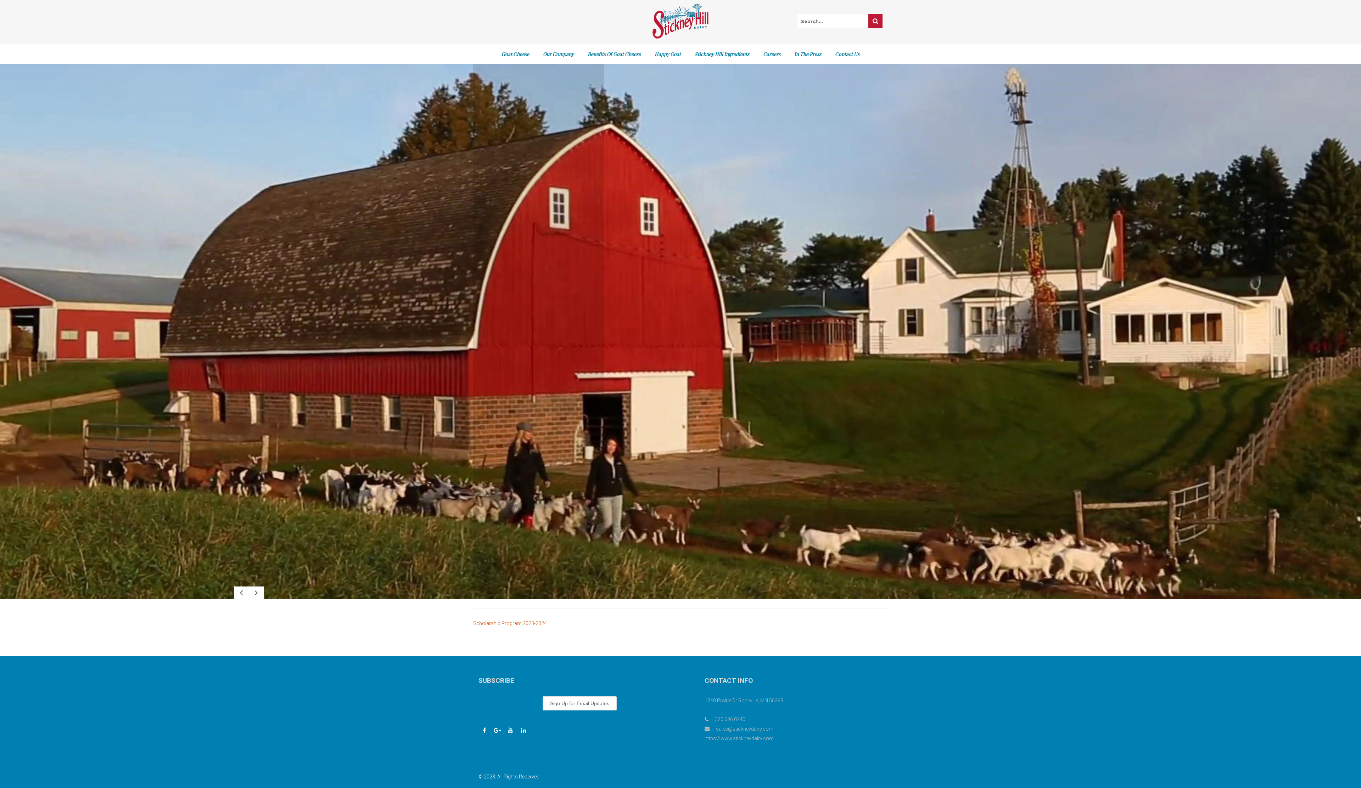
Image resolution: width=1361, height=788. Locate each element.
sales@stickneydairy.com (744, 729)
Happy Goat (668, 54)
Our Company (558, 54)
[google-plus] (497, 730)
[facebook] (484, 730)
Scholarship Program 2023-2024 (510, 623)
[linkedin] (523, 730)
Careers (771, 54)
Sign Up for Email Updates (579, 703)
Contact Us (847, 54)
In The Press (807, 54)
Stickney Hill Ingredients (722, 54)
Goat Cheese (515, 54)
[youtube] (510, 730)
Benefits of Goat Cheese (614, 54)
